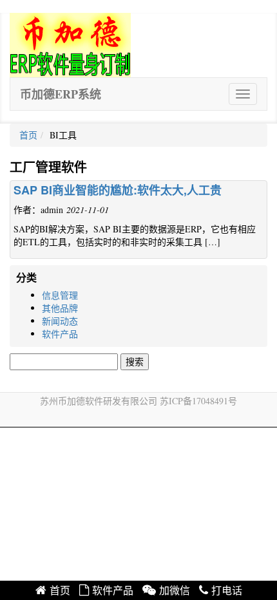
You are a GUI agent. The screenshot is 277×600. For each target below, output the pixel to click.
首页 (28, 135)
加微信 (174, 590)
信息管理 (60, 295)
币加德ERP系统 (60, 94)
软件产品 (60, 334)
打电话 (226, 590)
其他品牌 (60, 308)
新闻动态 (60, 321)
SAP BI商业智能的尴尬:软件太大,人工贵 (118, 190)
